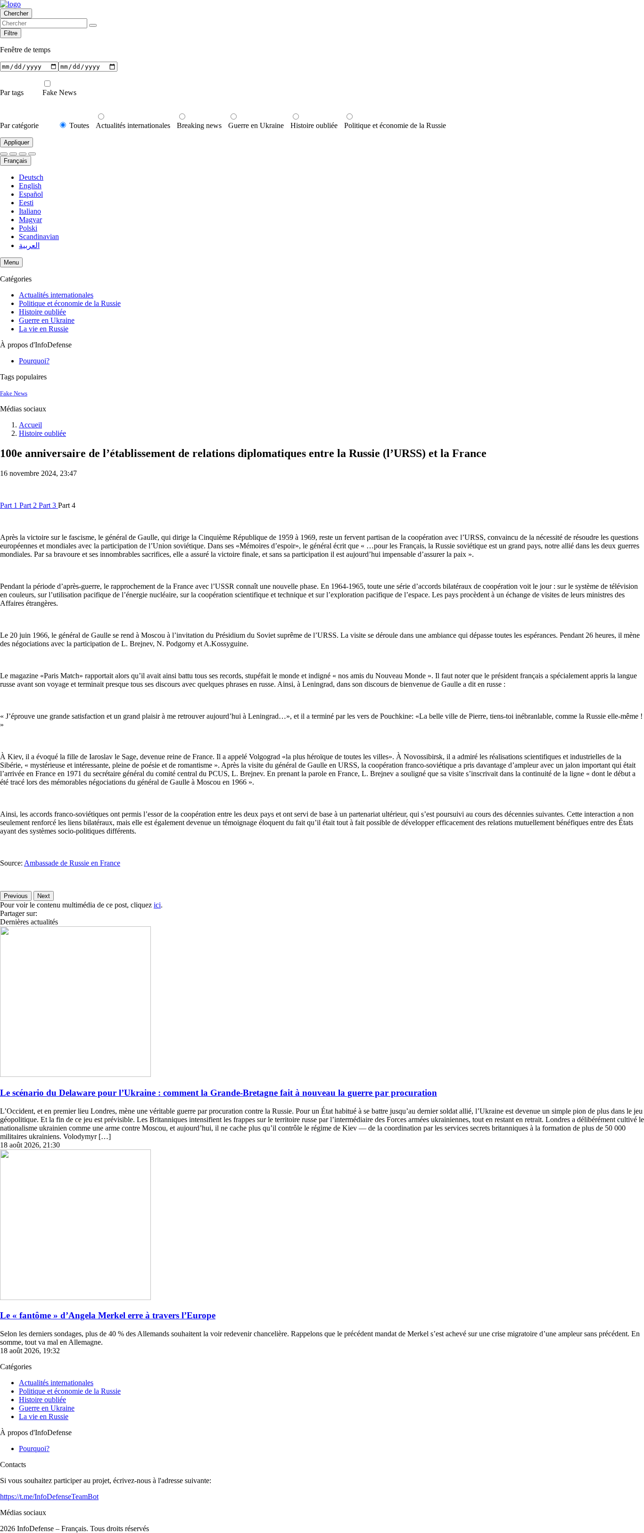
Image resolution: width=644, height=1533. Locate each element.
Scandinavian (39, 237)
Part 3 (48, 505)
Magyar (30, 220)
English (30, 186)
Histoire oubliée (314, 125)
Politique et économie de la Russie (395, 125)
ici (157, 905)
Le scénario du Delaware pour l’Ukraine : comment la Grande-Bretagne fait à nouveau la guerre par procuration (218, 1093)
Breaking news (199, 125)
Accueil (30, 425)
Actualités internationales (133, 125)
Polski (28, 228)
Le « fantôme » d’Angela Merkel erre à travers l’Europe (107, 1315)
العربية (29, 245)
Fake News (59, 92)
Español (31, 194)
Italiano (30, 211)
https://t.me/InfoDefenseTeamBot (49, 1497)
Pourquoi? (34, 361)
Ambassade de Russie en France (72, 863)
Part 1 (9, 505)
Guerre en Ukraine (256, 125)
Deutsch (31, 177)
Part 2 (29, 505)
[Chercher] (93, 25)
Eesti (26, 203)
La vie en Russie (43, 329)
